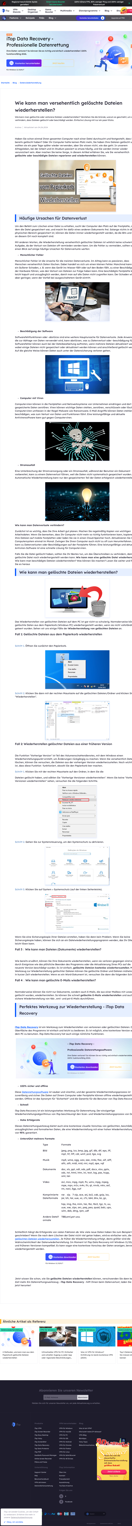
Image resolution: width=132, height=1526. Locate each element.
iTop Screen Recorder (42, 1432)
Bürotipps (82, 1438)
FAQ (36, 1476)
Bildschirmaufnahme (86, 1445)
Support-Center (40, 1472)
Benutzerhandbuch (42, 1479)
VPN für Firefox (65, 1448)
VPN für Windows (48, 1330)
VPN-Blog (82, 1435)
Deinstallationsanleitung (44, 1486)
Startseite (5, 83)
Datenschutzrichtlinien (106, 1523)
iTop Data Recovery (42, 1445)
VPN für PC (63, 1435)
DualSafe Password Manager (46, 1455)
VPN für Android (65, 1442)
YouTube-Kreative (66, 1486)
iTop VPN (38, 1428)
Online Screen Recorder (43, 1459)
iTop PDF (38, 1452)
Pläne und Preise (41, 1462)
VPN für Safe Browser (67, 1455)
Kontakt (62, 1476)
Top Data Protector (42, 1448)
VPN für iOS (63, 1438)
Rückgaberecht (91, 1523)
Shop (119, 10)
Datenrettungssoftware (35, 1091)
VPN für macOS (65, 1432)
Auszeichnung (64, 1482)
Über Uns (62, 1472)
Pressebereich (64, 1479)
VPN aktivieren (40, 1482)
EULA (119, 1523)
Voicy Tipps (83, 1442)
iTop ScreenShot (40, 1442)
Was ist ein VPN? (85, 1428)
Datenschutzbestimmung (21, 1517)
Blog (51, 18)
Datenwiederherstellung (30, 83)
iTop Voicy (38, 1438)
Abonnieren (83, 1397)
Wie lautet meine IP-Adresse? (90, 1432)
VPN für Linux (64, 1452)
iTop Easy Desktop (41, 1435)
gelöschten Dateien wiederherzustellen (37, 1238)
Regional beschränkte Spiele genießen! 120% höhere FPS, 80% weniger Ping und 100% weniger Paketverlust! (67, 3)
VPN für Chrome (65, 1445)
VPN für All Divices (66, 1459)
